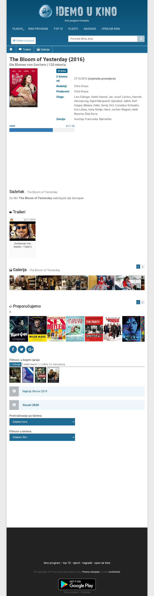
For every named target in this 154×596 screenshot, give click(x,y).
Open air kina (111, 28)
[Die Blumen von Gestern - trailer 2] (22, 238)
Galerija (45, 49)
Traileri (27, 49)
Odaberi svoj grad (24, 40)
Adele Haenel (30, 364)
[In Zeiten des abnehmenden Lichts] (75, 329)
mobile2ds (114, 571)
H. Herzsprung (58, 364)
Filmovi (17, 28)
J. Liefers (43, 364)
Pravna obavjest (91, 571)
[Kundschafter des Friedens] (112, 329)
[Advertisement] (77, 159)
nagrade (90, 28)
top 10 (67, 563)
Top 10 (58, 28)
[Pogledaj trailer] (23, 68)
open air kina (102, 563)
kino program (38, 28)
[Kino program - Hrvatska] (77, 583)
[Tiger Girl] (18, 329)
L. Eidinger (15, 364)
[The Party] (94, 329)
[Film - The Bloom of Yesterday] (22, 283)
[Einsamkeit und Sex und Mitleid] (56, 329)
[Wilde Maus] (37, 329)
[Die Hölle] (131, 329)
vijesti (73, 28)
